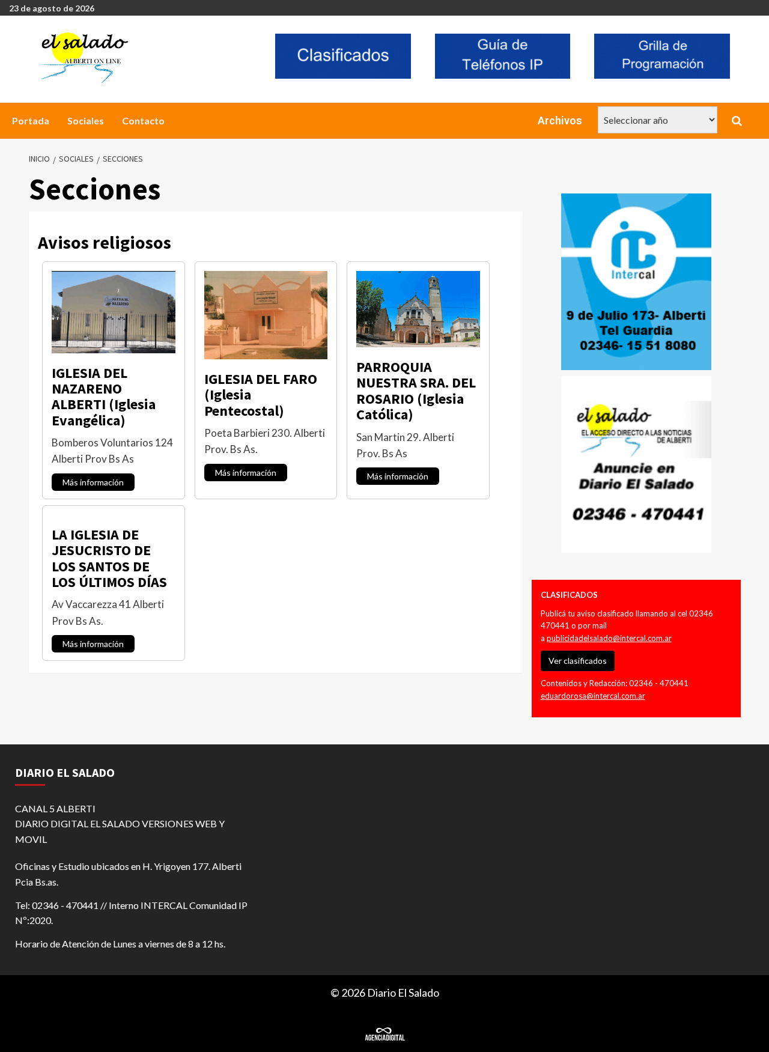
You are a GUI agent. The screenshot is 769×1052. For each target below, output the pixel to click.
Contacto (143, 120)
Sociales (85, 120)
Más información (93, 482)
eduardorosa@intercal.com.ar (593, 696)
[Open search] (737, 120)
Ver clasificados (578, 660)
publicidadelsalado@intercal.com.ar (609, 638)
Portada (30, 120)
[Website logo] (142, 58)
